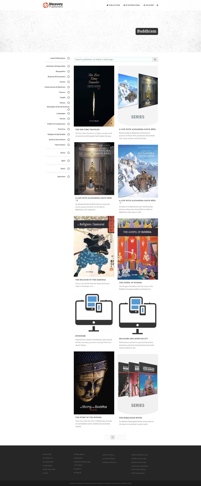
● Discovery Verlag (138, 469)
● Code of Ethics (109, 459)
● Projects (77, 473)
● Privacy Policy (108, 455)
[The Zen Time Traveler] (94, 96)
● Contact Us (48, 458)
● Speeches (78, 458)
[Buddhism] (94, 313)
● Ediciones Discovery (139, 455)
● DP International (138, 473)
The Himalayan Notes (130, 418)
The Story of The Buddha (88, 417)
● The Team (78, 465)
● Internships (47, 466)
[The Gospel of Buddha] (138, 249)
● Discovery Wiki (49, 469)
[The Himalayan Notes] (138, 384)
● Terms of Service (109, 462)
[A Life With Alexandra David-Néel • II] (94, 168)
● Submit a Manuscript (82, 462)
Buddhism (80, 336)
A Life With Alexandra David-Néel (137, 129)
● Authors (77, 469)
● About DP (47, 454)
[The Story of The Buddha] (94, 382)
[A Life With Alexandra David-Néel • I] (138, 171)
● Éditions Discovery (138, 459)
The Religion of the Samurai (90, 280)
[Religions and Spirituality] (138, 315)
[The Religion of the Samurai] (94, 246)
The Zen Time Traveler (87, 129)
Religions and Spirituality (133, 339)
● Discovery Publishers (139, 466)
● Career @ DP (48, 462)
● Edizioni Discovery (138, 462)
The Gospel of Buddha (130, 282)
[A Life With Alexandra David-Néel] (138, 96)
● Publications (79, 454)
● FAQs (45, 473)
